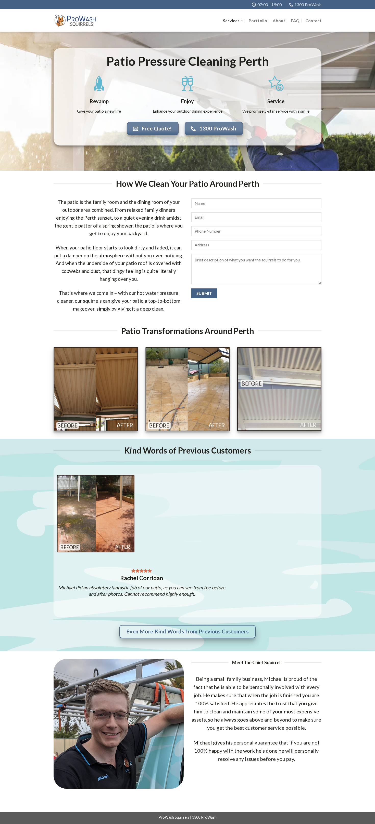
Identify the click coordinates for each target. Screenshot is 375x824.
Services (231, 20)
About (279, 20)
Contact (313, 20)
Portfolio (258, 20)
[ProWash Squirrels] (75, 20)
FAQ (295, 20)
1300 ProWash (204, 817)
